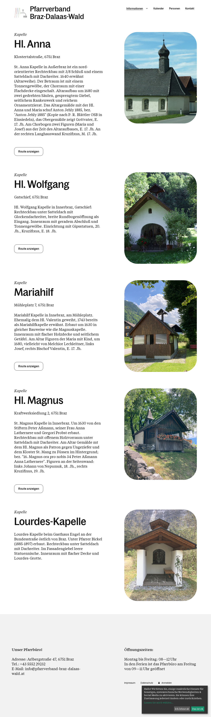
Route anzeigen (28, 151)
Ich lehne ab (182, 708)
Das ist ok (197, 708)
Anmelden (167, 683)
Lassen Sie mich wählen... (158, 702)
